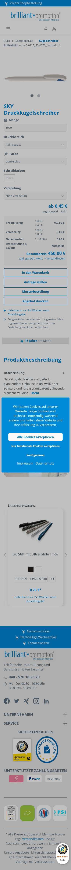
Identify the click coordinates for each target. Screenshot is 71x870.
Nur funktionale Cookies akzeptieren (35, 446)
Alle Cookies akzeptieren (35, 437)
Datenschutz (45, 463)
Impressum (25, 463)
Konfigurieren (35, 455)
